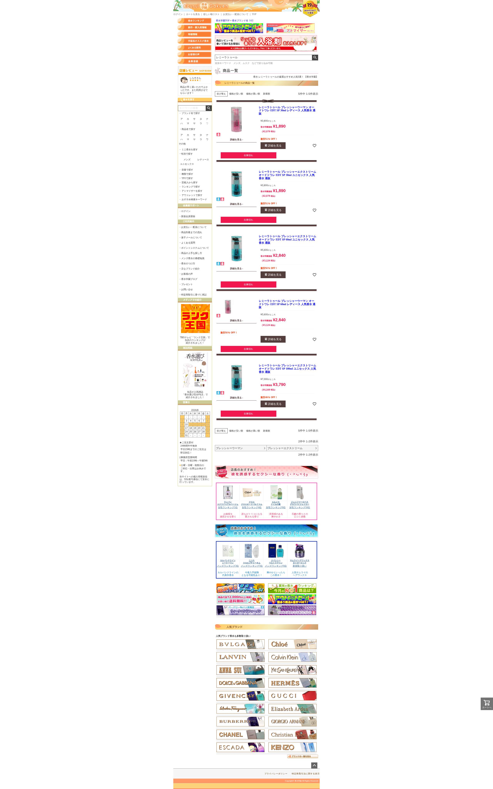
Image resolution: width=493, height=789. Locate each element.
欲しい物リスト (211, 14)
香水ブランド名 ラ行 (242, 20)
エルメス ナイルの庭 (276, 503)
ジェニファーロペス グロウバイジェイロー (299, 503)
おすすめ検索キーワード (194, 199)
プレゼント (187, 284)
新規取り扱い (300, 566)
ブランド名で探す (191, 113)
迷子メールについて (191, 237)
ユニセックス (187, 164)
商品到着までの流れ (191, 232)
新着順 (266, 93)
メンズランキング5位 (252, 566)
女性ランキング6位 (276, 507)
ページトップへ (314, 765)
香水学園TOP (223, 20)
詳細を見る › (236, 139)
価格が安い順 (236, 93)
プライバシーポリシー (276, 773)
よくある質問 (194, 48)
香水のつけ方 (188, 263)
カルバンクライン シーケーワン (228, 561)
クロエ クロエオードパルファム (251, 503)
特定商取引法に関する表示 (306, 773)
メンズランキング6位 (276, 566)
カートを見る (193, 14)
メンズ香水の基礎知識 (192, 258)
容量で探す (187, 169)
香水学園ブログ (189, 279)
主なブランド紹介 (190, 268)
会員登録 (194, 61)
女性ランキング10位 (299, 507)
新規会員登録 (188, 216)
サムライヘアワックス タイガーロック (299, 561)
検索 (315, 57)
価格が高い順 (253, 93)
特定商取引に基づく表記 (194, 294)
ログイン (178, 14)
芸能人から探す (190, 182)
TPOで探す (187, 178)
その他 (182, 143)
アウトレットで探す (192, 195)
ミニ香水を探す (190, 149)
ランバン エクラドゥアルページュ (227, 503)
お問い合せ (187, 289)
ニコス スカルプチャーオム (251, 561)
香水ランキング (194, 21)
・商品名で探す (187, 129)
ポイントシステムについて (195, 248)
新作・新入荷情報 (194, 27)
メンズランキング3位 (228, 566)
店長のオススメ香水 (194, 41)
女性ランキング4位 (252, 507)
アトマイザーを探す (192, 191)
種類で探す (187, 174)
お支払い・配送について (235, 14)
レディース (203, 159)
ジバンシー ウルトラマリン (276, 561)
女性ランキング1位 (228, 507)
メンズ (187, 159)
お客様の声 (194, 54)
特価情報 (194, 34)
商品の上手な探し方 (191, 253)
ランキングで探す (191, 186)
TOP (254, 14)
